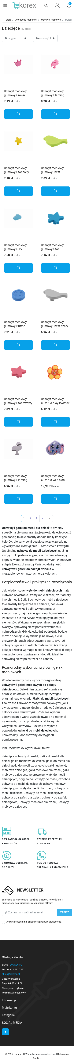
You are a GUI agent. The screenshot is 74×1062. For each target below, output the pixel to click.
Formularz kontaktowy (14, 992)
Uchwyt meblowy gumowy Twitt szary (54, 324)
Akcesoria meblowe (26, 19)
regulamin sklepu (26, 921)
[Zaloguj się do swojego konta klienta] (57, 5)
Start (8, 19)
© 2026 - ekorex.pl (14, 1054)
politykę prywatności (50, 921)
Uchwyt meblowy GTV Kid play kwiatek (55, 401)
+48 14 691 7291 (15, 969)
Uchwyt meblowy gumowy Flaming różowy (52, 95)
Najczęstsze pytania (13, 988)
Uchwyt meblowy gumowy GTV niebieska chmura (16, 249)
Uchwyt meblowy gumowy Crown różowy (15, 95)
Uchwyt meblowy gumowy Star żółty (16, 170)
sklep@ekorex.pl (11, 974)
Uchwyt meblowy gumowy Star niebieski (52, 249)
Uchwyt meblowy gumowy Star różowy (18, 401)
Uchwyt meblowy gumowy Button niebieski (15, 326)
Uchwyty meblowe (51, 19)
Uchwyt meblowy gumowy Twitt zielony (52, 172)
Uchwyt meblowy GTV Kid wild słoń (53, 478)
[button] (46, 5)
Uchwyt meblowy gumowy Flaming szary (15, 480)
